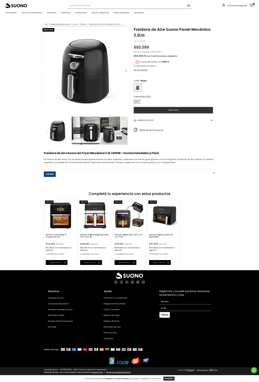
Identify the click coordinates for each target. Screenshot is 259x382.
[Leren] (207, 370)
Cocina (75, 24)
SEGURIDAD (139, 12)
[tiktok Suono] (132, 282)
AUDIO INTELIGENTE (122, 12)
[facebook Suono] (121, 282)
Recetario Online (56, 315)
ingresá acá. (97, 372)
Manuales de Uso (112, 326)
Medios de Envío (112, 321)
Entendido (169, 379)
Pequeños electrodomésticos (60, 24)
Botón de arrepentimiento (118, 372)
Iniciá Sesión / (233, 5)
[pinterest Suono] (137, 282)
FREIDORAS (51, 12)
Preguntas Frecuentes (114, 303)
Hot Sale (52, 326)
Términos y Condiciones (115, 297)
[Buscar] (188, 5)
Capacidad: (142, 96)
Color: (140, 80)
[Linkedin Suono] (143, 282)
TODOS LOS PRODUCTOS (31, 12)
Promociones (110, 332)
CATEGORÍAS (11, 12)
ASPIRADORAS (81, 12)
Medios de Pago (112, 315)
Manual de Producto (151, 130)
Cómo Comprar (112, 309)
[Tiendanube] (186, 371)
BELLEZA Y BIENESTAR (100, 12)
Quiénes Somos (56, 297)
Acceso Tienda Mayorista (60, 321)
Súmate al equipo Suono (60, 309)
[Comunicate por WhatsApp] (254, 370)
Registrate (243, 5)
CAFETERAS (65, 12)
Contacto (108, 338)
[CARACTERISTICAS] (129, 174)
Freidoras (83, 24)
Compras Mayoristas (58, 303)
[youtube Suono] (127, 282)
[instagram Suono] (115, 282)
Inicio (46, 24)
